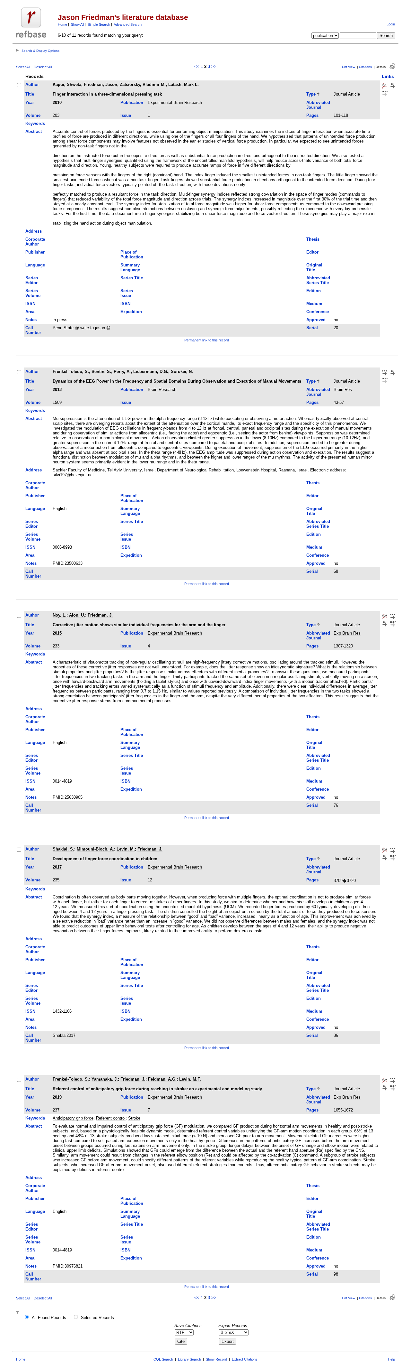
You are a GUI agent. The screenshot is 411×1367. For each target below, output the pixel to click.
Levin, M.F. (190, 1079)
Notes (31, 319)
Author (32, 84)
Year (29, 102)
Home (62, 24)
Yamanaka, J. (105, 1079)
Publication (131, 102)
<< (196, 66)
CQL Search (163, 1359)
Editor (312, 252)
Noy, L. (59, 615)
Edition (313, 290)
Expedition (131, 311)
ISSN (30, 303)
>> (213, 66)
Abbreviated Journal (318, 105)
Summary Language (130, 267)
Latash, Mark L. (183, 84)
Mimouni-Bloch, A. (95, 849)
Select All (23, 67)
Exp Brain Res (347, 633)
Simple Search (99, 24)
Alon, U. (77, 615)
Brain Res (343, 389)
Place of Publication (131, 254)
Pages (312, 115)
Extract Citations (245, 1359)
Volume (32, 115)
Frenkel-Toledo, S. (71, 371)
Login (391, 24)
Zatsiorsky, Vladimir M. (143, 84)
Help (391, 1359)
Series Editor (31, 280)
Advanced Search (128, 24)
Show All (77, 24)
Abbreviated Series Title (318, 280)
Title (29, 94)
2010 (57, 102)
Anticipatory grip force (73, 1118)
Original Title (314, 267)
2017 (57, 867)
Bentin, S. (101, 371)
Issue (125, 115)
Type (311, 94)
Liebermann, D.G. (150, 371)
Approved (316, 319)
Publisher (35, 252)
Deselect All (43, 67)
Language (35, 265)
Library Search (189, 1359)
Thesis (312, 239)
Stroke (134, 1118)
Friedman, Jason (100, 84)
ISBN (125, 303)
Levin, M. (126, 849)
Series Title (131, 277)
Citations (365, 67)
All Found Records (49, 1317)
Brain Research (162, 389)
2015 (57, 633)
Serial (312, 327)
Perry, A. (122, 371)
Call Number (33, 330)
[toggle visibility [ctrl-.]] (18, 1313)
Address (33, 231)
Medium (314, 303)
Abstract (33, 131)
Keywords (35, 123)
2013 (57, 389)
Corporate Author (35, 241)
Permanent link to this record (206, 340)
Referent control (111, 1118)
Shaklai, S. (63, 849)
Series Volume (32, 293)
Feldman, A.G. (162, 1079)
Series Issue (126, 293)
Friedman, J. (100, 615)
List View (348, 67)
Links (388, 76)
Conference (317, 311)
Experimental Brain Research (175, 102)
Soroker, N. (182, 371)
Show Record (216, 1359)
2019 (57, 1097)
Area (29, 311)
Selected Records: (98, 1317)
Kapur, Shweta (67, 84)
